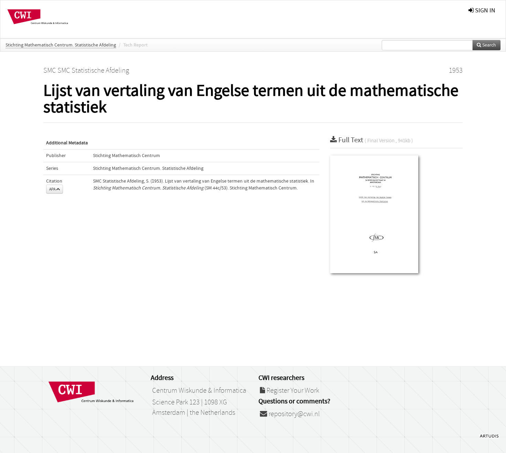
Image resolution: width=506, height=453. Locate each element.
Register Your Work (292, 391)
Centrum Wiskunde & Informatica (199, 391)
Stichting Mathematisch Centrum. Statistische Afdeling (61, 45)
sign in (484, 10)
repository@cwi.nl (293, 414)
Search (488, 45)
